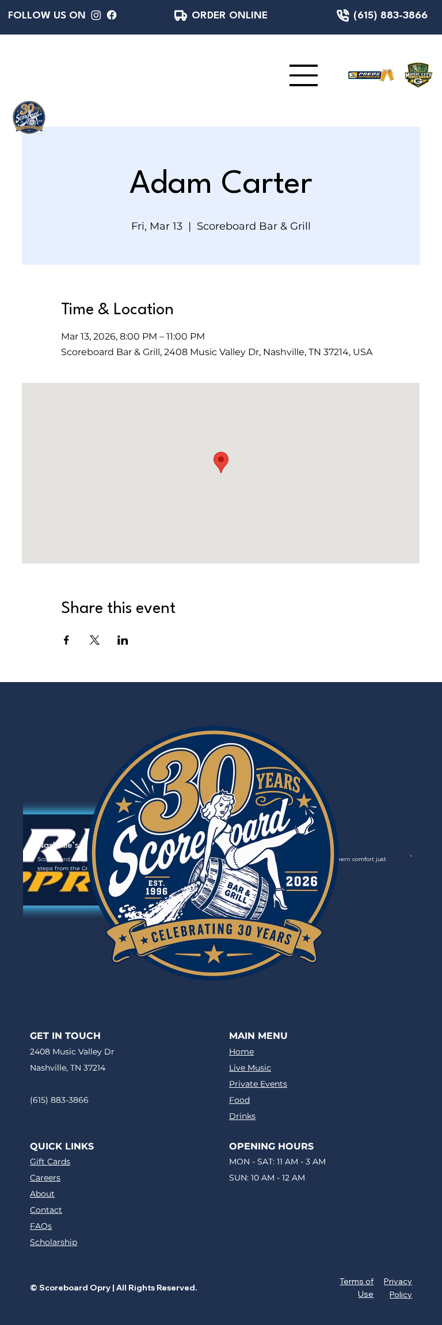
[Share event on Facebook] (66, 640)
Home (241, 1051)
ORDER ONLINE (230, 15)
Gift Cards (50, 1161)
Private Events (258, 1084)
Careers (45, 1177)
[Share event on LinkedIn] (122, 640)
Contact (46, 1210)
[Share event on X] (94, 640)
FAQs (41, 1226)
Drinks (242, 1116)
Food (239, 1100)
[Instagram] (96, 15)
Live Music (250, 1068)
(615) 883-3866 (390, 15)
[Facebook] (111, 15)
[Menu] (303, 75)
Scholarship (53, 1242)
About (42, 1194)
